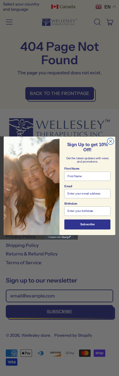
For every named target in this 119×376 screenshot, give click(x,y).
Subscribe (87, 224)
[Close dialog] (110, 141)
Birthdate (71, 203)
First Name (72, 168)
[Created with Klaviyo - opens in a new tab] (59, 237)
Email (68, 186)
